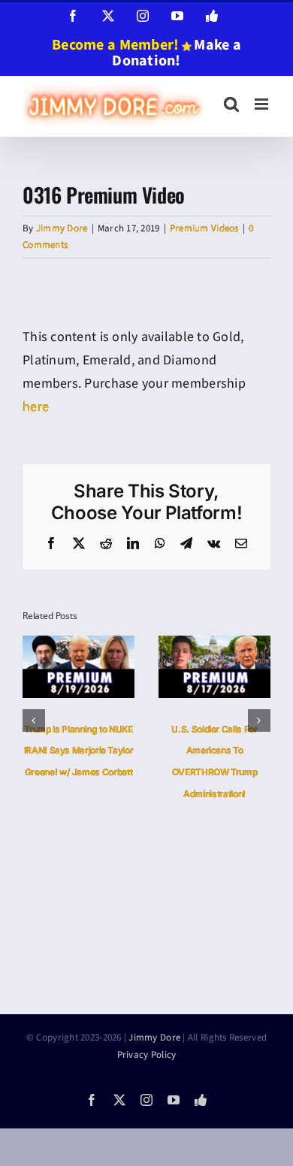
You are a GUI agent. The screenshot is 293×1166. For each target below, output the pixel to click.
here (36, 406)
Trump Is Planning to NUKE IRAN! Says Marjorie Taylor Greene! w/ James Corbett (79, 750)
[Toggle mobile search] (231, 104)
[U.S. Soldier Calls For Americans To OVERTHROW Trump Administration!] (214, 645)
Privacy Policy (147, 1055)
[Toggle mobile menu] (262, 104)
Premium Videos (204, 228)
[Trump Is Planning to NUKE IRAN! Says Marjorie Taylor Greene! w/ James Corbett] (78, 645)
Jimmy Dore (62, 228)
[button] (34, 720)
